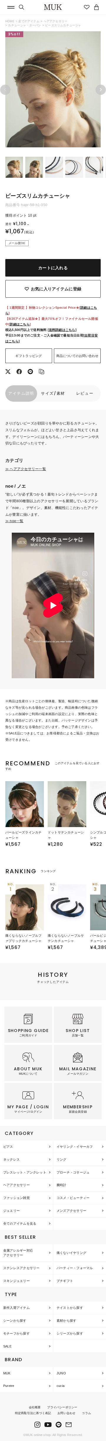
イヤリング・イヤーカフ (75, 1146)
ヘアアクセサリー (56, 21)
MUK (7, 1373)
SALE (7, 1346)
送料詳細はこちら (62, 330)
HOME (9, 21)
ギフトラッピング (28, 356)
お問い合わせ (66, 1413)
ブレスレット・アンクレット (24, 1172)
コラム (86, 1413)
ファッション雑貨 (16, 1198)
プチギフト (65, 1281)
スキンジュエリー (16, 1281)
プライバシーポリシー (62, 1407)
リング (62, 1159)
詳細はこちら (19, 324)
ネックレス (11, 1159)
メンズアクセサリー (71, 1210)
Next (101, 89)
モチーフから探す (16, 1333)
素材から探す (66, 1320)
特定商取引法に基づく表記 (33, 1413)
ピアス (8, 1146)
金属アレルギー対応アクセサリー (18, 1253)
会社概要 (35, 1407)
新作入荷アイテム (16, 1307)
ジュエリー (11, 1210)
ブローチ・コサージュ (73, 1172)
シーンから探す (14, 1320)
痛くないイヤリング (71, 1252)
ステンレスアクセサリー (21, 1268)
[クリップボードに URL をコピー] (41, 372)
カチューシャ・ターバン (24, 25)
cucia (60, 1385)
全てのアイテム (28, 21)
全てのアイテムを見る (19, 1223)
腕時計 (62, 1185)
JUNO (61, 1373)
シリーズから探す (70, 1333)
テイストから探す (70, 1307)
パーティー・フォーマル (75, 1268)
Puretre (8, 1385)
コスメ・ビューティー (73, 1198)
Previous (5, 89)
